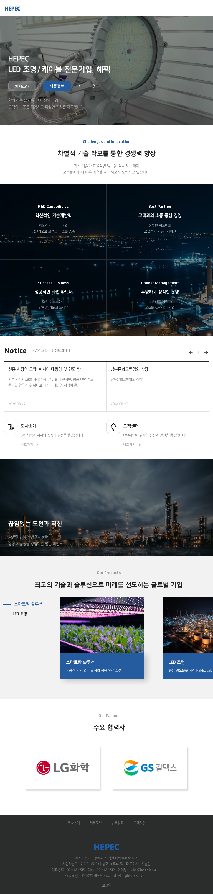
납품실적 (117, 823)
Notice (15, 350)
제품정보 (57, 86)
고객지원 (139, 823)
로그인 (106, 885)
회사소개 (22, 86)
